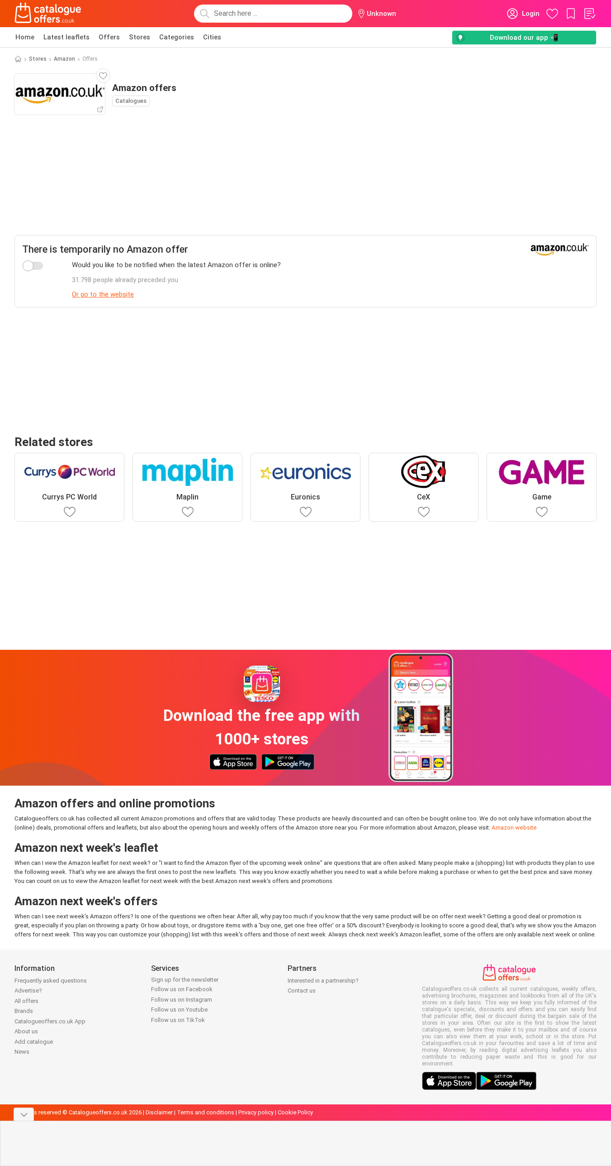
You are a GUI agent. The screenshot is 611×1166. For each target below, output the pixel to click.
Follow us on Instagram (181, 999)
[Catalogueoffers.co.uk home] (47, 13)
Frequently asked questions (50, 980)
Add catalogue (33, 1041)
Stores (139, 37)
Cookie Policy (295, 1112)
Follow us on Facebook (182, 989)
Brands (23, 1011)
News (21, 1051)
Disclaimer (159, 1112)
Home (24, 37)
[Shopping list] (589, 13)
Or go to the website (103, 294)
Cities (212, 37)
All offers (26, 1001)
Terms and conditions (205, 1112)
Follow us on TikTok (178, 1020)
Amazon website (514, 827)
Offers (109, 37)
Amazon (64, 59)
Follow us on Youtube (179, 1009)
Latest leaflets (66, 37)
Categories (176, 37)
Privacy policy (256, 1112)
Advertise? (28, 990)
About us (26, 1031)
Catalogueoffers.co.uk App (49, 1021)
